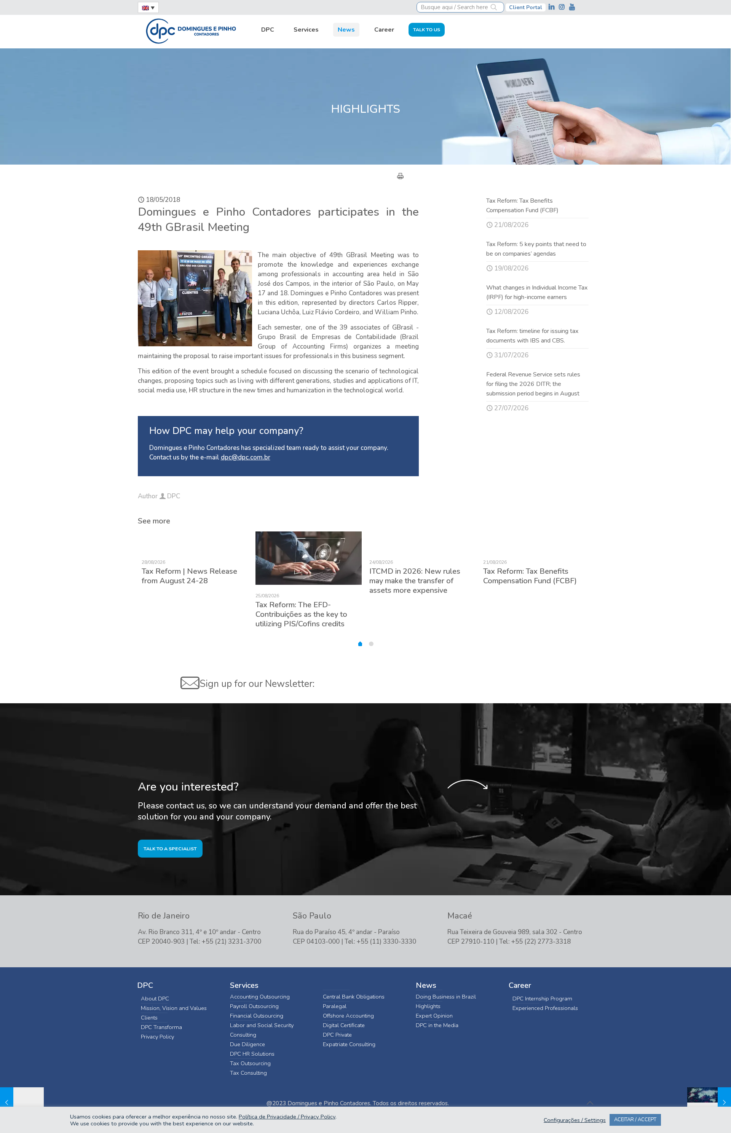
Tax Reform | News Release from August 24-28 (189, 576)
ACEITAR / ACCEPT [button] (635, 1119)
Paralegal (334, 1006)
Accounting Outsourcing (260, 996)
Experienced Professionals (545, 1008)
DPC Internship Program (542, 998)
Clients (149, 1017)
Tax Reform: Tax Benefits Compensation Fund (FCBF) (530, 576)
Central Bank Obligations (354, 996)
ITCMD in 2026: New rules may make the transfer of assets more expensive (414, 580)
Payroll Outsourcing (254, 1006)
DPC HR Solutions (252, 1054)
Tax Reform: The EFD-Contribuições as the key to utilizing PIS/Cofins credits (301, 614)
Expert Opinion (434, 1015)
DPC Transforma (161, 1027)
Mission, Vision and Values (174, 1008)
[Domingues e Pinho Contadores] (190, 30)
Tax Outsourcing (250, 1063)
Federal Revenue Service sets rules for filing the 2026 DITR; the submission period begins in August (533, 384)
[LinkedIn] (552, 7)
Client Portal (525, 7)
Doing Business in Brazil (446, 996)
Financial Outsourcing (256, 1015)
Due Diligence (247, 1044)
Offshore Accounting (348, 1015)
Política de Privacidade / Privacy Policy (287, 1116)
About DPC (155, 998)
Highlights (428, 1006)
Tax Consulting (248, 1073)
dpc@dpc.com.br (245, 457)
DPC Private (337, 1035)
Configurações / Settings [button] (575, 1120)
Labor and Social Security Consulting (262, 1030)
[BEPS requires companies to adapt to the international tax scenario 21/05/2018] (709, 1102)
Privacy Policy (157, 1036)
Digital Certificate (344, 1025)
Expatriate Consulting (349, 1044)
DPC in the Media (437, 1025)
